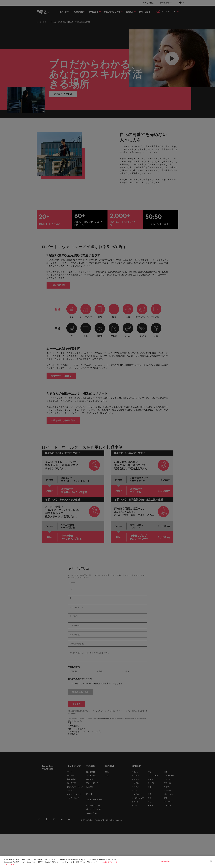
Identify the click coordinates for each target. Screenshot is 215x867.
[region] (107, 861)
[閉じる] (211, 861)
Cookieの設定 (165, 861)
